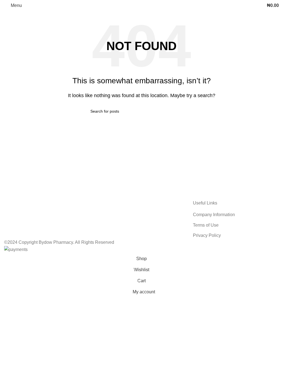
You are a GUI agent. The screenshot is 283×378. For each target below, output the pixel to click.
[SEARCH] (190, 111)
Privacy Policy (207, 235)
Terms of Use (206, 225)
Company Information (214, 214)
